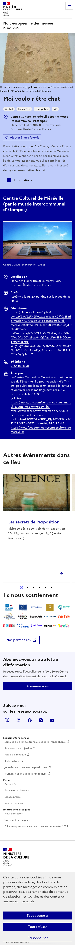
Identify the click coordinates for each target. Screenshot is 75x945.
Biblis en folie (11, 761)
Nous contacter (13, 813)
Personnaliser (38, 937)
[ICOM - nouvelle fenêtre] (36, 607)
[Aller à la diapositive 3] (33, 587)
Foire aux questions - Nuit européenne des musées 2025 (36, 826)
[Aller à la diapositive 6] (51, 587)
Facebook (30, 720)
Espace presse (12, 797)
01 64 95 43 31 (20, 366)
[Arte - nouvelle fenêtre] (64, 616)
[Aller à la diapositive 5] (45, 587)
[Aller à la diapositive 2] (27, 587)
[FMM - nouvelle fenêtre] (9, 625)
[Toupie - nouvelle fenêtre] (64, 625)
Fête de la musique (15, 754)
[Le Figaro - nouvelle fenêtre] (50, 616)
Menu (69, 6)
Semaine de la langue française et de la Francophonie (35, 742)
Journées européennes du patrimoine (26, 767)
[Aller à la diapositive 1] (21, 587)
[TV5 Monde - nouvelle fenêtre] (23, 625)
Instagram (41, 720)
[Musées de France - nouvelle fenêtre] (50, 607)
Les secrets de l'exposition (33, 522)
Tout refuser (37, 926)
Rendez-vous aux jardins (18, 748)
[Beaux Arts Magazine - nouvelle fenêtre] (36, 616)
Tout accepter (37, 915)
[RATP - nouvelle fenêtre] (64, 607)
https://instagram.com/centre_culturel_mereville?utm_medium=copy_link (41, 404)
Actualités (10, 784)
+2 (55, 109)
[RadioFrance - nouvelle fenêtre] (36, 625)
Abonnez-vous (37, 686)
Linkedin (18, 720)
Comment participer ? (17, 820)
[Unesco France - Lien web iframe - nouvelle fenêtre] (9, 607)
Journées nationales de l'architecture (25, 774)
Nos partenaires (18, 639)
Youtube (52, 720)
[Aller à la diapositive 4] (39, 587)
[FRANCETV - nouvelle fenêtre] (50, 625)
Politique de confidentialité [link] (17, 942)
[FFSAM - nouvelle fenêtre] (9, 616)
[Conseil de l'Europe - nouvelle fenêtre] (23, 607)
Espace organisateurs (16, 790)
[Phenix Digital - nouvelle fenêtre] (23, 616)
